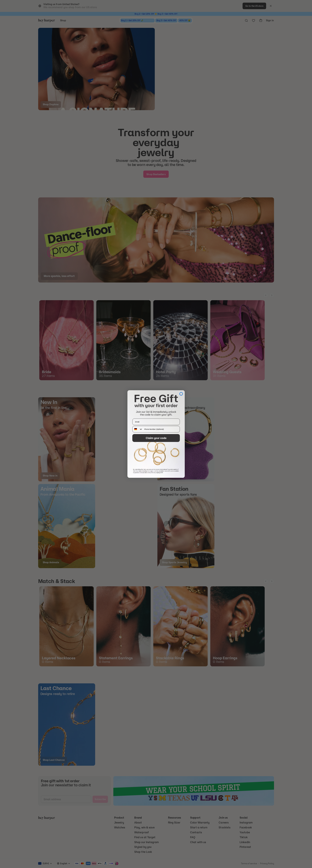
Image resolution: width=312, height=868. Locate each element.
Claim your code (156, 438)
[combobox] (137, 429)
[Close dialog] (181, 393)
